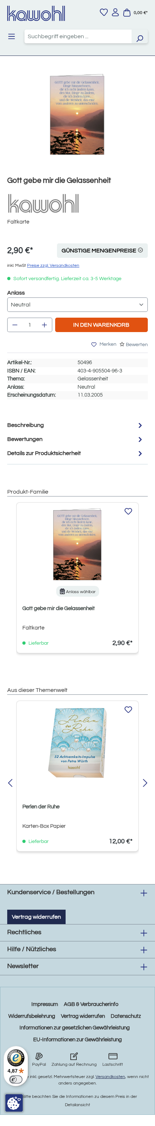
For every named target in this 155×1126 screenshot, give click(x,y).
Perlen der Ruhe (40, 806)
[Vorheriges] (10, 783)
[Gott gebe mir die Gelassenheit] (77, 114)
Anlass (16, 293)
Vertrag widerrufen (36, 917)
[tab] (75, 425)
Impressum (44, 1004)
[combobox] (78, 36)
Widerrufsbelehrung (31, 1016)
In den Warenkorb (101, 325)
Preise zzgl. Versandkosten (53, 265)
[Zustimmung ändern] (14, 1103)
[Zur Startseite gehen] (36, 13)
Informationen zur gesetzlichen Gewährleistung (74, 1027)
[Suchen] (139, 36)
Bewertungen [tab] (25, 439)
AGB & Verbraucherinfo (91, 1004)
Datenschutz (126, 1016)
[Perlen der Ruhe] (77, 743)
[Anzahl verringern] (14, 325)
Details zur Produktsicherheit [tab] (44, 453)
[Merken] (128, 511)
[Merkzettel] (103, 12)
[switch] (15, 1079)
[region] (77, 121)
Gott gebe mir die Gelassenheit (58, 608)
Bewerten (137, 344)
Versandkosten (110, 1076)
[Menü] (11, 36)
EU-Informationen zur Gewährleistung (77, 1039)
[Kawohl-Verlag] (43, 203)
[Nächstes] (145, 783)
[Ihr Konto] (115, 12)
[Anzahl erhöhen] (44, 325)
